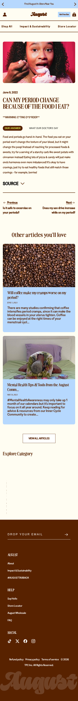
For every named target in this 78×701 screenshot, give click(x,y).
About (11, 563)
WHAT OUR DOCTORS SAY (43, 128)
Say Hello (12, 598)
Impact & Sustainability (19, 570)
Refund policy (16, 659)
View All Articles (39, 438)
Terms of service (50, 659)
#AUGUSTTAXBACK (18, 577)
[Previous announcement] (3, 4)
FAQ (10, 620)
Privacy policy (32, 659)
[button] (74, 14)
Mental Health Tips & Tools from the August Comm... (38, 387)
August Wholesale (17, 612)
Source (11, 183)
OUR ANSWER (13, 128)
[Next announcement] (75, 4)
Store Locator (15, 605)
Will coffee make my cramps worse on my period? (36, 295)
